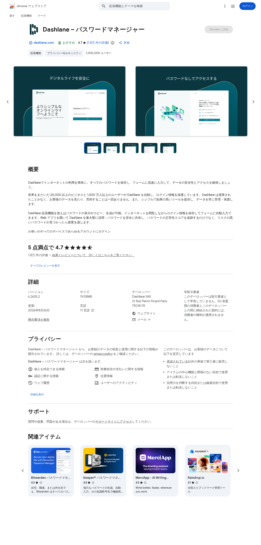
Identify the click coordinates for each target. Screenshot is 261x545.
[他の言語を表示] (92, 310)
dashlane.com (44, 43)
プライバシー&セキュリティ (64, 53)
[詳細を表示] (37, 394)
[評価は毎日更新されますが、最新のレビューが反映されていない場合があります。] (112, 43)
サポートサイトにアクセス (113, 422)
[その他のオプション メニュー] (225, 6)
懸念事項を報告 (38, 320)
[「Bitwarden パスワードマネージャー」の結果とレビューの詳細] (40, 482)
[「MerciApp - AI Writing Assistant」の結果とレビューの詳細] (145, 482)
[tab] (12, 15)
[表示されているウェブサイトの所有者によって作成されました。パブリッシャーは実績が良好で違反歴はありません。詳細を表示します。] (30, 42)
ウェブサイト (146, 313)
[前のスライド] (7, 102)
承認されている (177, 361)
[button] (233, 6)
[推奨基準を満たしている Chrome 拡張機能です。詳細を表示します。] (59, 42)
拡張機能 (35, 53)
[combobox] (139, 6)
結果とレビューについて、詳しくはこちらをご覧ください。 (93, 255)
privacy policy (103, 354)
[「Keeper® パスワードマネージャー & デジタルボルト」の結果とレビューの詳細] (92, 482)
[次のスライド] (253, 102)
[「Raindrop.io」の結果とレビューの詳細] (196, 482)
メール (142, 319)
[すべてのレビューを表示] (45, 265)
